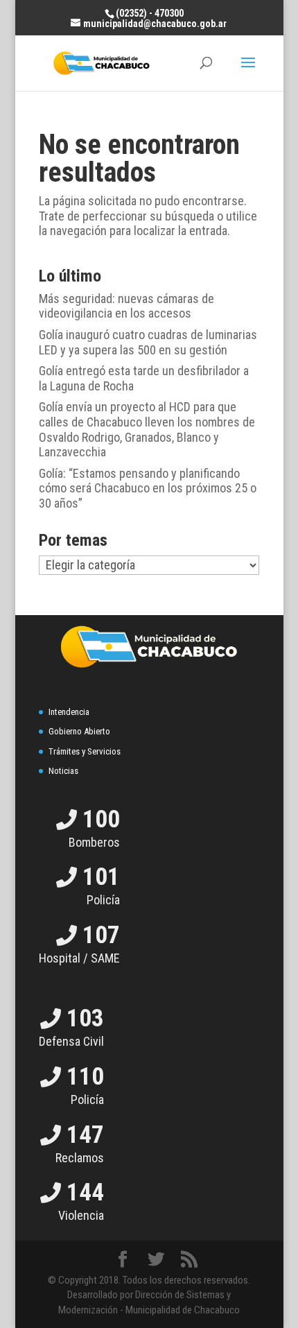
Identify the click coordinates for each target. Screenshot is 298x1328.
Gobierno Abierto (79, 731)
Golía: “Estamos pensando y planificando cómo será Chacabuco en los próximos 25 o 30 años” (147, 488)
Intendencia (69, 712)
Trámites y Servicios (85, 751)
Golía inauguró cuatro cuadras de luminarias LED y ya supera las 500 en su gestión (148, 342)
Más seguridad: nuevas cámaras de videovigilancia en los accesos (126, 306)
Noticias (63, 771)
